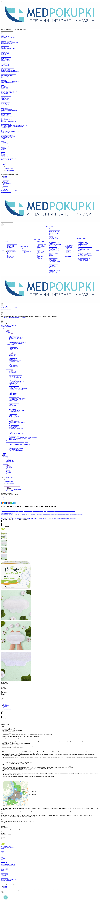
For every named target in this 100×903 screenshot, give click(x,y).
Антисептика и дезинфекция (7, 514)
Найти (2, 892)
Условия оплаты (4, 873)
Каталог (8, 331)
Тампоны (14, 518)
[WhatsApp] (11, 503)
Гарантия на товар (5, 866)
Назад (8, 330)
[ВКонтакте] (1, 503)
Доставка (5, 707)
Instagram (5, 177)
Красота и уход (12, 354)
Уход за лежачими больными (58, 514)
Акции (2, 849)
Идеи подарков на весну (48, 511)
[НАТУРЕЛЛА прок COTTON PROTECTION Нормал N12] (16, 589)
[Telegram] (15, 503)
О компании (3, 854)
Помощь (2, 870)
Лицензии (3, 860)
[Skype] (13, 503)
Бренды (2, 851)
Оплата (5, 706)
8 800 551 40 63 (4, 156)
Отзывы (5, 704)
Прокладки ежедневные (6, 518)
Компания (8, 466)
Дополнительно (7, 709)
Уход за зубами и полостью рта (31, 514)
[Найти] (2, 32)
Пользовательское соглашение (8, 864)
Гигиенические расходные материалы (74, 514)
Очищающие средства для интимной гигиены (26, 518)
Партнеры (3, 859)
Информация (4, 862)
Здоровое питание (13, 347)
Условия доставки (5, 874)
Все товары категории (6, 846)
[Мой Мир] (5, 503)
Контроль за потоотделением (45, 514)
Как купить (8, 459)
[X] (7, 503)
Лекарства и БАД (13, 371)
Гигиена (11, 334)
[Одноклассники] (3, 503)
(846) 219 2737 (6, 159)
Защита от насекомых (19, 514)
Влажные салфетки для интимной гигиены (47, 518)
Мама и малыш (12, 409)
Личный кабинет (4, 869)
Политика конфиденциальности (8, 865)
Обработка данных (5, 868)
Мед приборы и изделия (14, 421)
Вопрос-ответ (4, 875)
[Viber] (9, 503)
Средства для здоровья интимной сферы (67, 518)
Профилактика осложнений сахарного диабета (19, 444)
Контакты (3, 858)
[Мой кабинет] (1, 311)
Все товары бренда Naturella (7, 847)
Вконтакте (5, 176)
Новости (3, 856)
